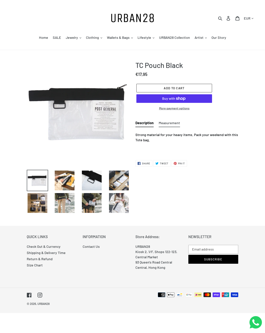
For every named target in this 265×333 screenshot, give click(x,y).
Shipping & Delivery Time (46, 253)
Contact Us (91, 246)
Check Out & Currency (44, 246)
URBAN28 (43, 303)
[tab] (144, 123)
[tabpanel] (186, 141)
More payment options (174, 108)
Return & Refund (40, 259)
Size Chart (35, 265)
